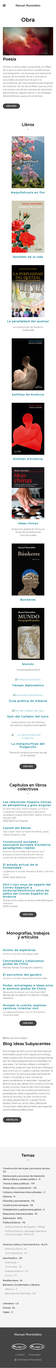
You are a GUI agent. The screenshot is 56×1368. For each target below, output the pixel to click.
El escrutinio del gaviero (22, 974)
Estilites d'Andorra (28, 459)
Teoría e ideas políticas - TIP (19, 1183)
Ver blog (12, 1119)
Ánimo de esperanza (19, 950)
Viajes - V (8, 1312)
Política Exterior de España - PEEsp (25, 1227)
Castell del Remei (17, 828)
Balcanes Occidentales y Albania (21, 1285)
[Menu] (6, 5)
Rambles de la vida (28, 256)
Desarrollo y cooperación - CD (20, 1188)
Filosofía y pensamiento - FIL (19, 1201)
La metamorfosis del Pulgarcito (28, 745)
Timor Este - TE (13, 1267)
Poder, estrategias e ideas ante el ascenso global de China (28, 987)
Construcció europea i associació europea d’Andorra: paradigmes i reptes (27, 845)
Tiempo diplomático (28, 685)
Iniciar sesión (34, 1355)
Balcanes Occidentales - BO (20, 1293)
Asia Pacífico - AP (12, 1258)
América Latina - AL (16, 1249)
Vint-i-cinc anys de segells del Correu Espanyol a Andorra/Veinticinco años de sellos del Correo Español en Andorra (27, 890)
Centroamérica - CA (16, 1253)
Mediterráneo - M (12, 1280)
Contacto (20, 1355)
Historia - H (9, 1196)
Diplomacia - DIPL (13, 1218)
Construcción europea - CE (18, 1205)
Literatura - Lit (11, 1303)
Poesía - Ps (9, 1308)
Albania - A (11, 1289)
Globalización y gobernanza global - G (24, 1209)
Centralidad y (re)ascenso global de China (23, 962)
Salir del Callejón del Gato (28, 716)
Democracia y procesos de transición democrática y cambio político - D (24, 1178)
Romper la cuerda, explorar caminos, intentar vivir (24, 1007)
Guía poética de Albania (28, 701)
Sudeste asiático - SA (16, 1271)
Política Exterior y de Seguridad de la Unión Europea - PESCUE (25, 1233)
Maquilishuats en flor (28, 192)
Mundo (28, 664)
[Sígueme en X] (19, 1346)
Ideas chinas (28, 523)
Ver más (11, 106)
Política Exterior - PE (14, 1222)
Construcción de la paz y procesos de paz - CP (27, 1170)
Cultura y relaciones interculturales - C (24, 1192)
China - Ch (11, 1275)
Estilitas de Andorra (28, 394)
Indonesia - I (12, 1262)
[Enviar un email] (37, 1346)
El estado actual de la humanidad (20, 866)
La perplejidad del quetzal (28, 321)
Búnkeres (28, 599)
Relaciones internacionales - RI (20, 1214)
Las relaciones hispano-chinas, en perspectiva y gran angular (27, 803)
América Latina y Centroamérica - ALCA (25, 1244)
